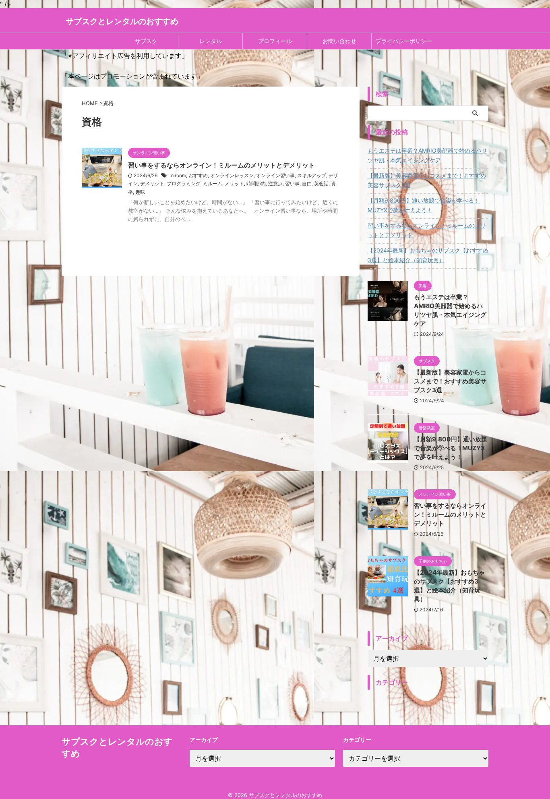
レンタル (210, 40)
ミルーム (212, 183)
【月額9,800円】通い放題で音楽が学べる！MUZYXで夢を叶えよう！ (424, 205)
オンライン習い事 (275, 175)
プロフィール (275, 40)
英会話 (321, 183)
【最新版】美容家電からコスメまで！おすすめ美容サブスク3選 (427, 180)
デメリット (152, 183)
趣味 (140, 192)
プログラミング (184, 183)
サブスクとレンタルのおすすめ (122, 21)
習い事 (292, 183)
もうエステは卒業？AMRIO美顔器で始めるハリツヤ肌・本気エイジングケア (427, 155)
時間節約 (256, 183)
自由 (307, 183)
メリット (234, 183)
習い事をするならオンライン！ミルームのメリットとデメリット (221, 165)
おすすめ (198, 175)
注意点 (275, 183)
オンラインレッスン (232, 175)
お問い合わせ (339, 40)
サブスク (146, 40)
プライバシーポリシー (404, 40)
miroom (178, 175)
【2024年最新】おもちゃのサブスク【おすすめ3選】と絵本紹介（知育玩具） (428, 255)
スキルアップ (311, 175)
